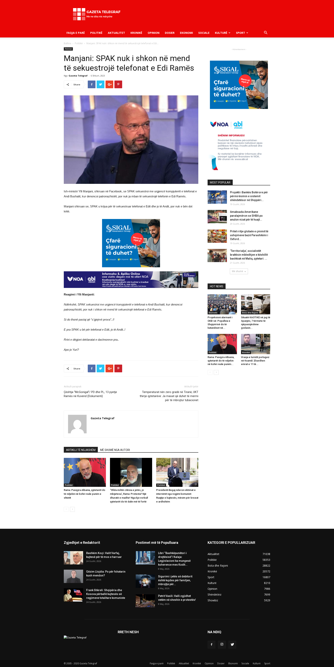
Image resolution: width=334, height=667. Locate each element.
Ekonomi (186, 33)
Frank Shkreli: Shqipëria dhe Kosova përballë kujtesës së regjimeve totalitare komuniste (105, 594)
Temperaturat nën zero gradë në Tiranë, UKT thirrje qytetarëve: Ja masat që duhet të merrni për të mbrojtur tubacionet (169, 396)
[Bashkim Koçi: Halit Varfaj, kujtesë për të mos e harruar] (73, 557)
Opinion (153, 33)
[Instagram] (222, 644)
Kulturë (221, 33)
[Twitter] (232, 644)
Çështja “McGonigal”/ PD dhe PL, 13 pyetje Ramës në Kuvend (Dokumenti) (90, 394)
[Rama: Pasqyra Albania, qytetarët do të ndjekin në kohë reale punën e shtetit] (85, 472)
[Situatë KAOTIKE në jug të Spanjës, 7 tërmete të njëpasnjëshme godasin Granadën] (255, 304)
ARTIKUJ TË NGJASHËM (80, 449)
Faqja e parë (75, 33)
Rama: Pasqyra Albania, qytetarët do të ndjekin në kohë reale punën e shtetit (84, 494)
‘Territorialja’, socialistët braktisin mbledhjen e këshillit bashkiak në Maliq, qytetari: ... (249, 254)
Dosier (170, 33)
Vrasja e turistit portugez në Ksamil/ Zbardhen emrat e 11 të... (255, 361)
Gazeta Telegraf (78, 75)
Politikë (96, 33)
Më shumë (237, 271)
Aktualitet (116, 33)
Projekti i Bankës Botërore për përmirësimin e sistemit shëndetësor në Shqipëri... (249, 196)
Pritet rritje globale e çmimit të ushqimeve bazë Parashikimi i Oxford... (249, 235)
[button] (265, 33)
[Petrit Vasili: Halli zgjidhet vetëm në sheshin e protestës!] (145, 600)
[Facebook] (211, 644)
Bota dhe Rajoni (250, 312)
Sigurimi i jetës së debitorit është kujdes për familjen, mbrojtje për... (175, 580)
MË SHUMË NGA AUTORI (115, 449)
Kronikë (136, 33)
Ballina (67, 43)
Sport (240, 33)
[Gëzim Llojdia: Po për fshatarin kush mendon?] (73, 576)
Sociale (204, 33)
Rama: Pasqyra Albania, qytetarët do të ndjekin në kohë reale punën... (221, 361)
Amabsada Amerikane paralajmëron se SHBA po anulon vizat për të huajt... (246, 215)
